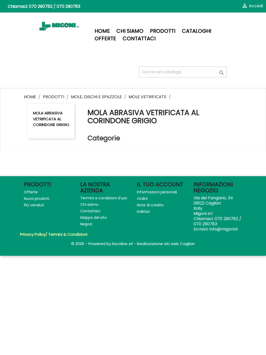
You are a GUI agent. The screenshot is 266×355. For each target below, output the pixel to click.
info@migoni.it (223, 229)
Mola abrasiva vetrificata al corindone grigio (51, 118)
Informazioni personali (157, 192)
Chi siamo (129, 31)
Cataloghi (196, 31)
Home (102, 31)
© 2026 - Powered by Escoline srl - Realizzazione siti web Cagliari (133, 243)
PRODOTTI (162, 31)
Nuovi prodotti (36, 198)
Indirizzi (143, 211)
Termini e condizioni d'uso (103, 198)
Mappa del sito (93, 217)
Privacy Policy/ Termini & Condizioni (53, 234)
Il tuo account (160, 184)
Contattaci (139, 38)
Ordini (142, 198)
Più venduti (34, 205)
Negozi (86, 224)
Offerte (105, 38)
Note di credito (150, 205)
